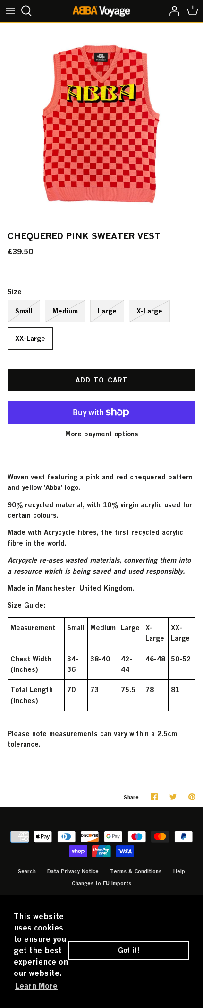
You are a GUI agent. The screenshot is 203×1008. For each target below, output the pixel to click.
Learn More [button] (36, 986)
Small (24, 311)
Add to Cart (101, 380)
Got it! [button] (129, 950)
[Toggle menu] (10, 10)
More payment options (101, 434)
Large (107, 311)
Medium (65, 311)
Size (15, 291)
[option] (101, 124)
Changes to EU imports (101, 883)
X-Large (149, 311)
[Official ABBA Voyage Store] (101, 11)
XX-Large (30, 338)
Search (27, 871)
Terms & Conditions (135, 871)
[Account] (171, 10)
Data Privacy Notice (73, 871)
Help (179, 871)
